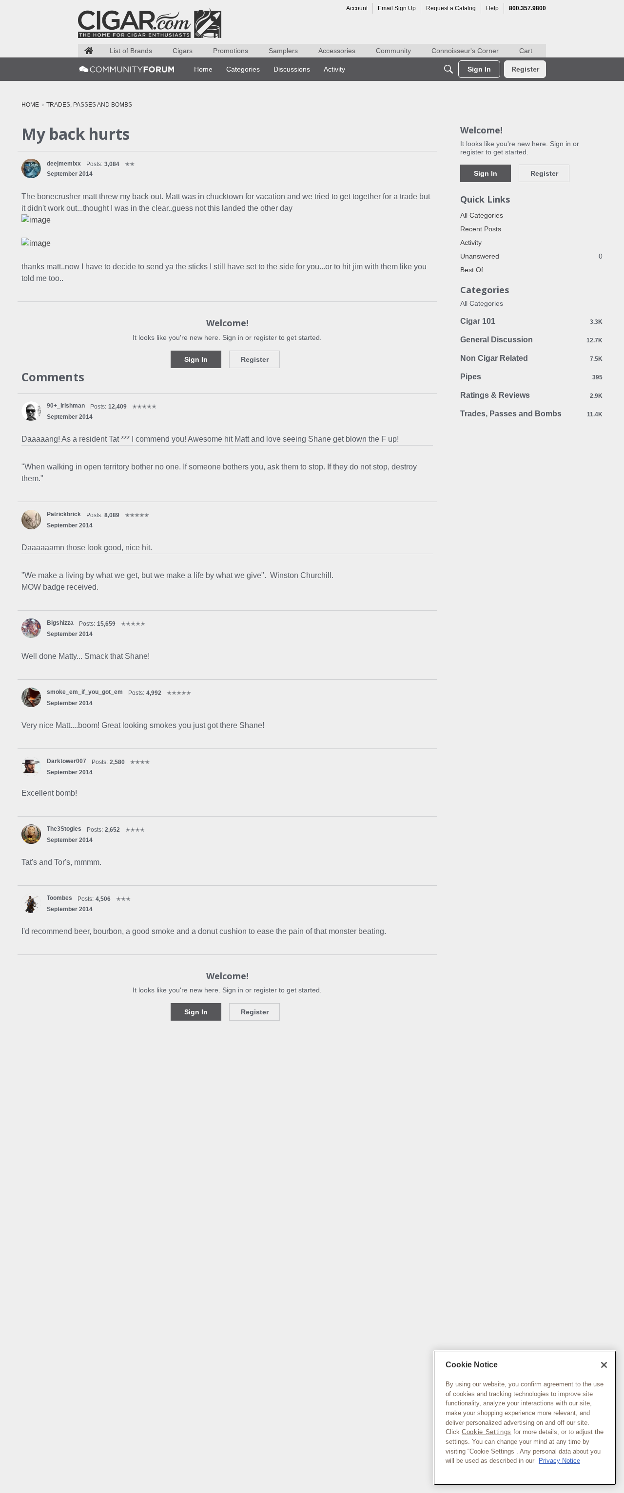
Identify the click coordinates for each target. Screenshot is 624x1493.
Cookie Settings (486, 1432)
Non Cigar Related (531, 358)
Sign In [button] (196, 359)
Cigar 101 (531, 321)
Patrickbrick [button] (64, 514)
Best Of (471, 270)
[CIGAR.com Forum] (127, 69)
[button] (31, 168)
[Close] (604, 1365)
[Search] (448, 69)
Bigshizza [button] (60, 622)
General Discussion (531, 340)
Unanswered (531, 256)
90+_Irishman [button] (66, 405)
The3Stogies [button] (64, 828)
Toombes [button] (59, 898)
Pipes (531, 377)
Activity (471, 242)
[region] (524, 1417)
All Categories (481, 215)
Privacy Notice (559, 1460)
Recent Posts (480, 229)
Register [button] (255, 359)
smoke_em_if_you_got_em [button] (85, 692)
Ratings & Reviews (531, 395)
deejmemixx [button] (64, 163)
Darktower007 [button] (66, 761)
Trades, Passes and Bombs (531, 414)
